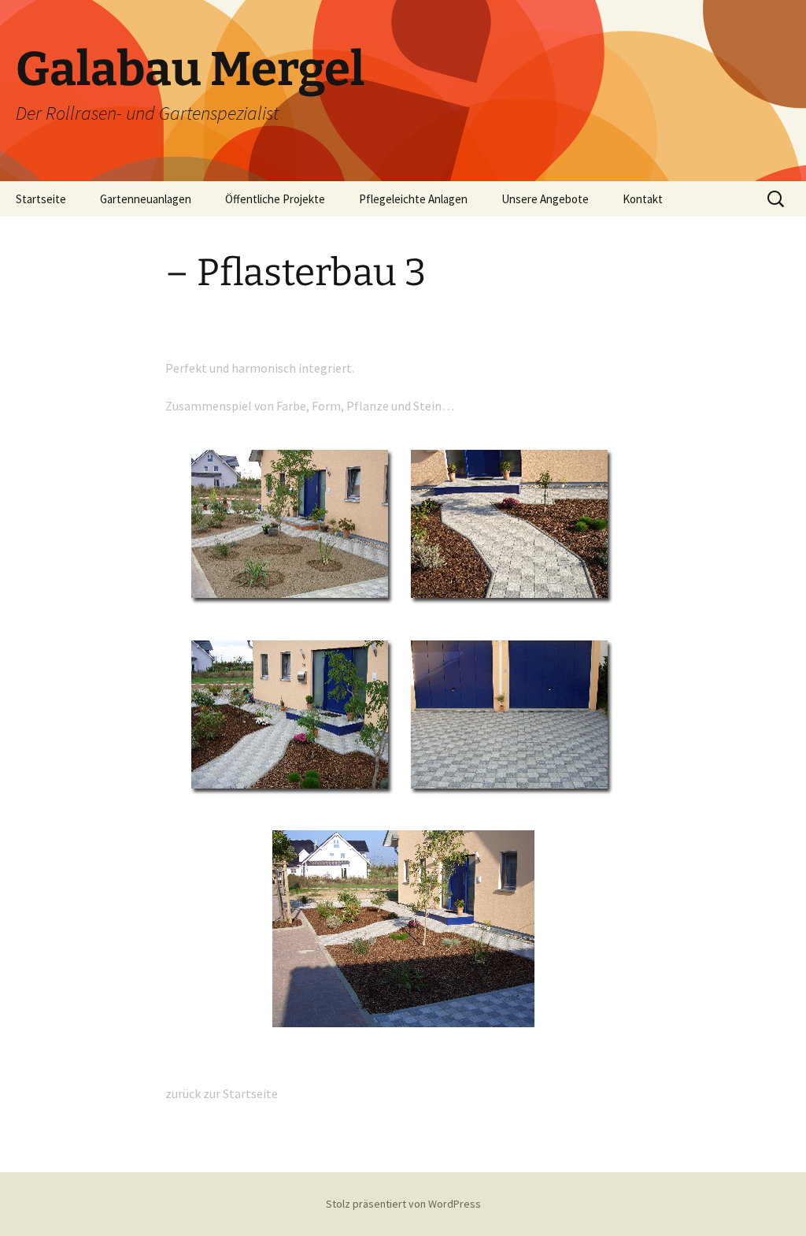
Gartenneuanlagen (145, 198)
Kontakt (643, 198)
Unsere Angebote (545, 198)
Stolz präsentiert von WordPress (403, 1204)
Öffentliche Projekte (275, 198)
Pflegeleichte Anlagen (413, 198)
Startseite (41, 198)
